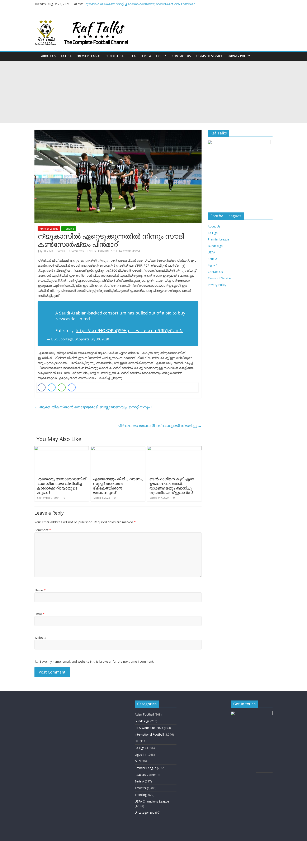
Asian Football (144, 714)
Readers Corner (145, 775)
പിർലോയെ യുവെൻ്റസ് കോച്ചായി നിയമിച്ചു (160, 425)
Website (40, 637)
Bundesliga (114, 56)
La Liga (66, 56)
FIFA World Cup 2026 (149, 728)
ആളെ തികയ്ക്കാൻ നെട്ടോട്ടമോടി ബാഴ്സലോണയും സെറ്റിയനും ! (93, 406)
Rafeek (61, 251)
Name (40, 590)
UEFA (132, 56)
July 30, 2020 (99, 339)
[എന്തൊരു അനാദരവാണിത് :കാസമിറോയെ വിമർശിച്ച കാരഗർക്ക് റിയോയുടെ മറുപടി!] (61, 448)
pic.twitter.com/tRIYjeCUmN (155, 330)
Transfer (140, 788)
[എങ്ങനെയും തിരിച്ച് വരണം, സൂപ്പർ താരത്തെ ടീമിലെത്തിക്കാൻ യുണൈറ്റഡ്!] (118, 448)
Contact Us (181, 56)
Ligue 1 (161, 56)
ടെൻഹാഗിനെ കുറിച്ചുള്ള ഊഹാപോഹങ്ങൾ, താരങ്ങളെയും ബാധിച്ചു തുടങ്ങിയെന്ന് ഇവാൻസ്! (171, 485)
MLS (138, 761)
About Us (48, 56)
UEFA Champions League (152, 801)
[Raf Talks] (36, 53)
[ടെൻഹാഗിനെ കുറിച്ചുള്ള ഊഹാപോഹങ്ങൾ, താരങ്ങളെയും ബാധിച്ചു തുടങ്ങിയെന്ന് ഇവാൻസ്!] (174, 448)
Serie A (146, 56)
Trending (68, 228)
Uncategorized (144, 812)
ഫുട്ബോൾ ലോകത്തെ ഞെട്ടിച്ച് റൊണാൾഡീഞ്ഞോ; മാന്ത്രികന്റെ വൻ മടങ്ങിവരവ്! (140, 4)
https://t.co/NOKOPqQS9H (101, 330)
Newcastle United (129, 251)
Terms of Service (209, 56)
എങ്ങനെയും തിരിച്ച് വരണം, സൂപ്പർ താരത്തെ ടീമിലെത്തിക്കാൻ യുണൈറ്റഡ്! (118, 485)
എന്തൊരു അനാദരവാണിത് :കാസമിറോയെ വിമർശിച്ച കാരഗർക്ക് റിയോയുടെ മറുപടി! (61, 485)
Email (39, 614)
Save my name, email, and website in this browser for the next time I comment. (97, 661)
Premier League (88, 56)
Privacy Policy (239, 56)
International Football (149, 734)
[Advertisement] (153, 92)
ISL (137, 741)
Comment (42, 530)
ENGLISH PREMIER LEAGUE (103, 251)
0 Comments (76, 251)
